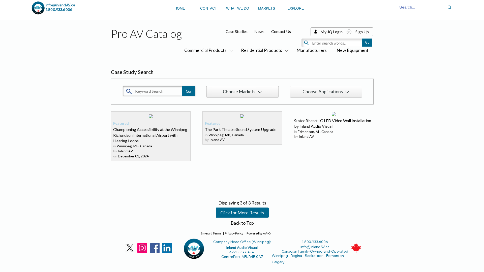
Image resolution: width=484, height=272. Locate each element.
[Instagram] (142, 248)
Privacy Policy (234, 233)
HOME (179, 8)
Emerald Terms (211, 233)
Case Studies (237, 31)
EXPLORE (295, 8)
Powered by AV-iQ (259, 233)
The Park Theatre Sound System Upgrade (240, 129)
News (259, 31)
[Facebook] (155, 248)
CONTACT (208, 8)
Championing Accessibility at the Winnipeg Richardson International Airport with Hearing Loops (150, 135)
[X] (130, 248)
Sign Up (362, 31)
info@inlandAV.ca (60, 5)
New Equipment (353, 50)
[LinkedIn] (167, 248)
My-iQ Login (331, 31)
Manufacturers (311, 50)
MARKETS (266, 8)
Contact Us (281, 31)
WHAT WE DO (237, 8)
